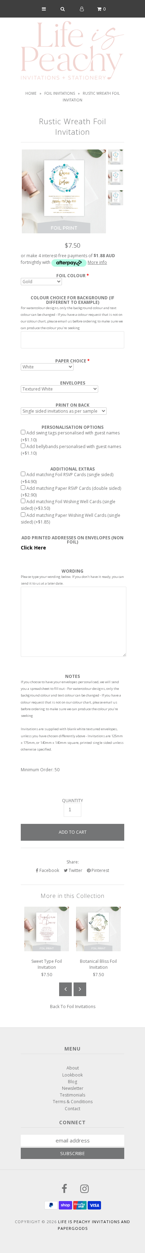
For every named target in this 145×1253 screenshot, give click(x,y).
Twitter (75, 870)
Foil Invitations (59, 93)
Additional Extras (72, 469)
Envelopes (72, 383)
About (73, 1068)
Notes (72, 676)
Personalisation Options (72, 427)
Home (31, 93)
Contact (72, 1109)
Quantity (72, 801)
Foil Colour (71, 276)
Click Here (33, 547)
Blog (72, 1082)
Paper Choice (70, 361)
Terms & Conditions (73, 1102)
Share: (73, 862)
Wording (72, 571)
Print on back (72, 405)
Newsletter (72, 1088)
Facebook (48, 870)
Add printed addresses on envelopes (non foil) (72, 540)
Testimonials (72, 1095)
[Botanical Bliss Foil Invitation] (98, 950)
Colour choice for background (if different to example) (72, 300)
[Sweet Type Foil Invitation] (46, 950)
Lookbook (72, 1075)
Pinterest (99, 870)
